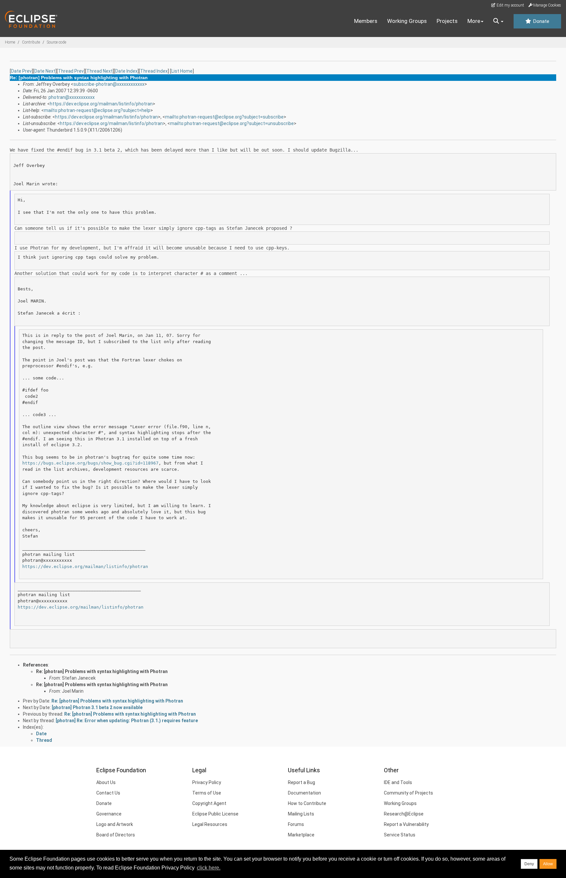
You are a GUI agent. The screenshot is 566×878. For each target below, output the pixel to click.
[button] (498, 21)
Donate (540, 21)
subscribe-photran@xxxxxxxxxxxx (108, 84)
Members (365, 21)
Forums (296, 824)
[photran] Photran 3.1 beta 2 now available (97, 707)
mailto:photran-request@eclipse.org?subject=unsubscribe (232, 123)
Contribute (31, 42)
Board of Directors (115, 834)
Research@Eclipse (404, 813)
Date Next (44, 71)
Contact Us (108, 793)
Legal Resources (209, 824)
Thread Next (99, 71)
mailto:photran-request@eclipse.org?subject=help (97, 110)
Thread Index (154, 71)
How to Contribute (307, 803)
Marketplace (301, 834)
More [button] (473, 21)
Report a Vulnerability (406, 824)
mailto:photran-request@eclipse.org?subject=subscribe (224, 116)
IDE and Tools (398, 782)
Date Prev (21, 71)
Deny (529, 864)
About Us (106, 782)
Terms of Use (206, 793)
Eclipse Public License (215, 813)
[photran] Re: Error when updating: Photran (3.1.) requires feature (127, 720)
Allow (548, 864)
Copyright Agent (209, 803)
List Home (182, 71)
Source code (56, 42)
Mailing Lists (301, 813)
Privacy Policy (206, 782)
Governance (109, 813)
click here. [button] (208, 867)
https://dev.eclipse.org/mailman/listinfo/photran (101, 103)
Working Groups (407, 21)
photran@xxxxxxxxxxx (71, 97)
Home (10, 42)
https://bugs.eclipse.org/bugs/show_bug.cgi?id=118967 (90, 463)
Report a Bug (301, 782)
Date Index (126, 71)
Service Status (399, 834)
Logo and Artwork (114, 824)
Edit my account (510, 5)
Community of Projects (408, 793)
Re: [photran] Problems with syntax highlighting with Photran (102, 671)
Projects (447, 21)
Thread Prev (71, 71)
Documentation (304, 793)
